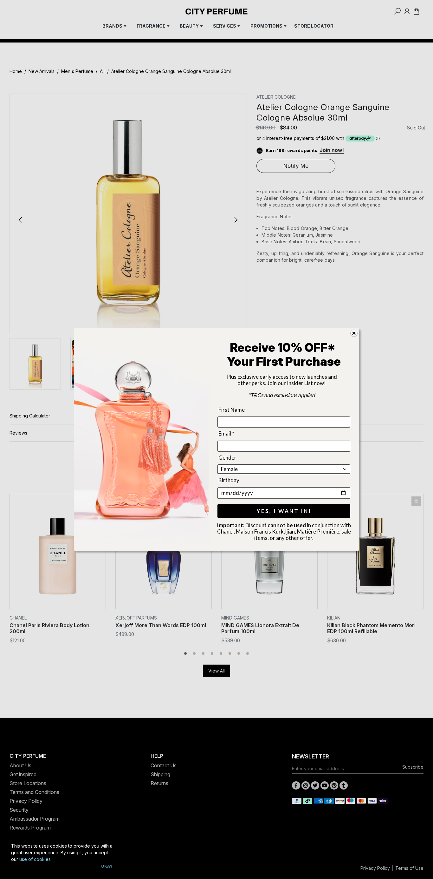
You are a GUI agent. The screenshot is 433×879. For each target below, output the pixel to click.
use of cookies (35, 859)
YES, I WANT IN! (284, 511)
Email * (226, 433)
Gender (227, 457)
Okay (107, 866)
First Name (231, 409)
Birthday (228, 480)
